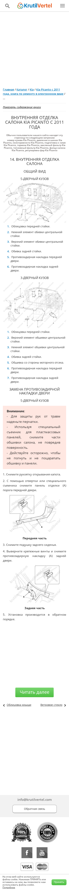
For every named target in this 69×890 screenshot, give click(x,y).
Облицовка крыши (19, 705)
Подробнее (8, 887)
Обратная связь (34, 809)
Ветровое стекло (51, 705)
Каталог (21, 89)
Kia (32, 89)
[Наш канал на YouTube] (42, 852)
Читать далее (34, 692)
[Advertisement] (34, 48)
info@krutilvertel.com (34, 799)
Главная (8, 89)
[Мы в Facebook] (26, 852)
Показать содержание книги (22, 107)
